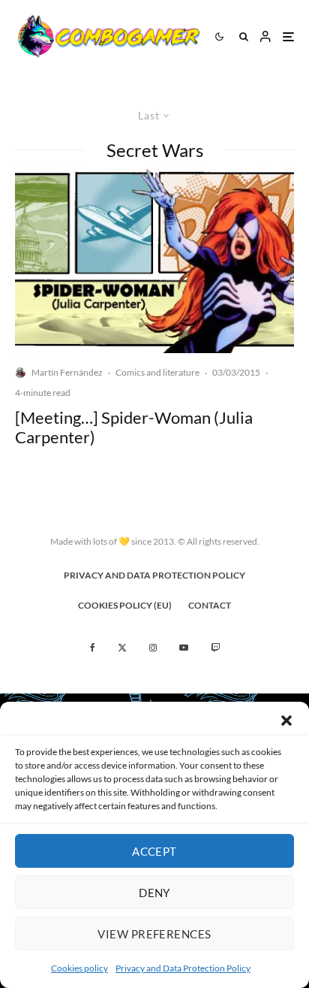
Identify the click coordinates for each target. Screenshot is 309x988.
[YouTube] (184, 647)
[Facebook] (92, 647)
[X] (122, 647)
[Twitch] (215, 647)
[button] (286, 720)
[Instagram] (153, 647)
